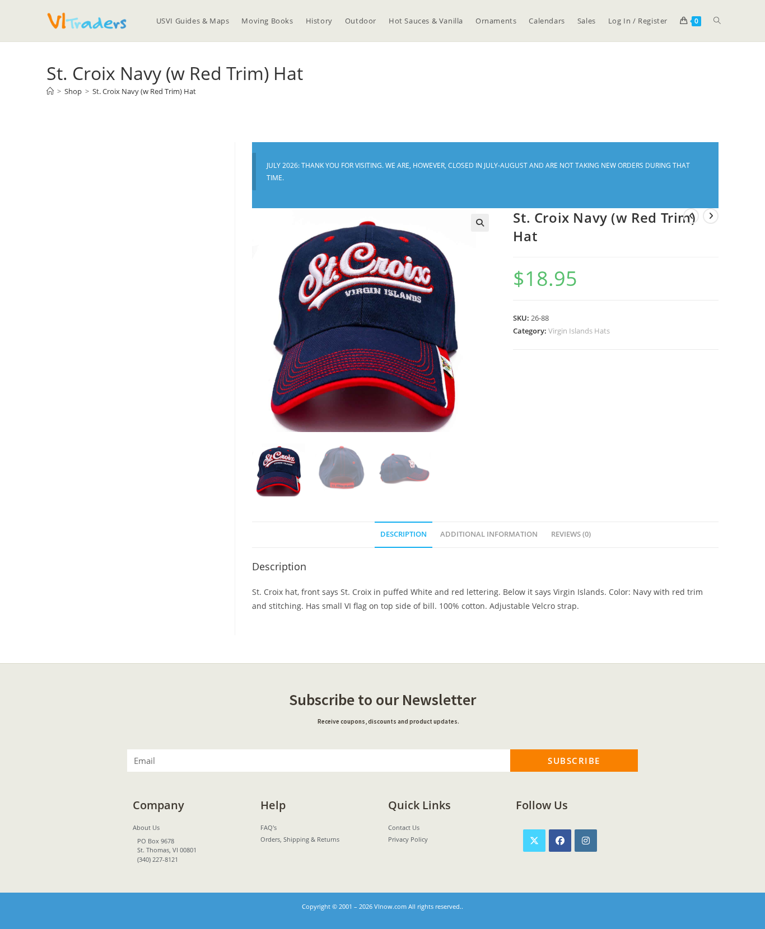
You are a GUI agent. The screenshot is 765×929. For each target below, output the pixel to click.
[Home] (50, 91)
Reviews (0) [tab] (571, 534)
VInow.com (390, 906)
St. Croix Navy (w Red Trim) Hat (144, 91)
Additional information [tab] (489, 534)
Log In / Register (638, 21)
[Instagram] (586, 840)
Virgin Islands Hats (579, 331)
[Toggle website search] (717, 20)
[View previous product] (691, 216)
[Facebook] (560, 840)
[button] (480, 223)
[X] (534, 840)
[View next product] (711, 216)
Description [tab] (403, 534)
